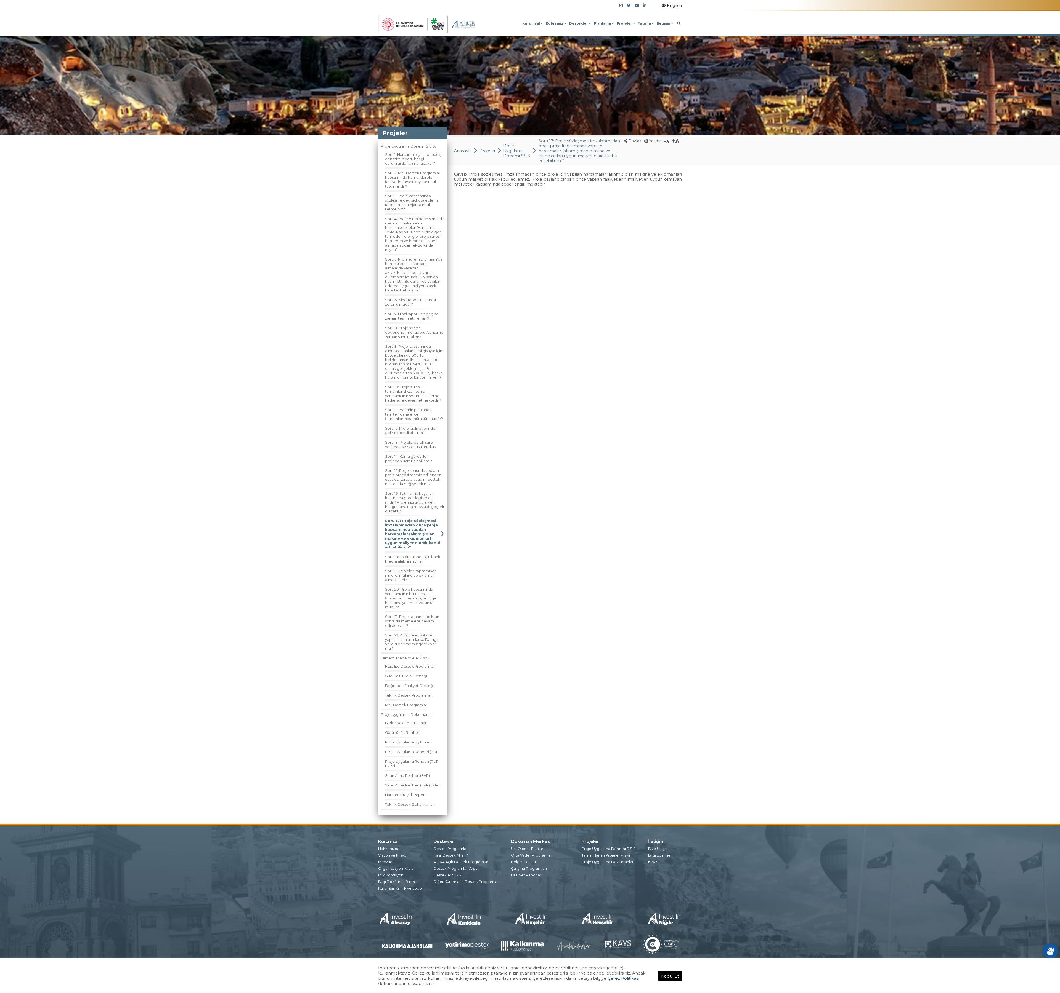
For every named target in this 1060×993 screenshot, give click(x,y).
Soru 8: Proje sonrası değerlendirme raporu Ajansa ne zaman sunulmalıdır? (414, 332)
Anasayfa (463, 150)
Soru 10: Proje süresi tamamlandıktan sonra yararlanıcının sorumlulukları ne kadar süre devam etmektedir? (413, 393)
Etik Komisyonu (392, 875)
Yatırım (645, 23)
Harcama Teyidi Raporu (406, 795)
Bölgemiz (555, 23)
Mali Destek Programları (406, 705)
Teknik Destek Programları (409, 695)
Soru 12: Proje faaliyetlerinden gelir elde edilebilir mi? (411, 430)
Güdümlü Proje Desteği (406, 676)
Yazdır (654, 140)
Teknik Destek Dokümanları (410, 804)
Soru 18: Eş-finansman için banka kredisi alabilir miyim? (413, 559)
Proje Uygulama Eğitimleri (408, 742)
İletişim (664, 23)
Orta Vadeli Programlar (531, 855)
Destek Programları (450, 848)
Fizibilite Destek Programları (410, 666)
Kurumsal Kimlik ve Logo (400, 888)
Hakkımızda (388, 848)
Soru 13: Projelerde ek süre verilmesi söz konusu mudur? (410, 444)
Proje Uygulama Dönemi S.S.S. (408, 146)
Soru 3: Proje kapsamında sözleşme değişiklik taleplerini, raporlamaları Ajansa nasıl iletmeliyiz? (412, 202)
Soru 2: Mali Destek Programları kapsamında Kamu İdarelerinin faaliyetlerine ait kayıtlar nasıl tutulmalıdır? (413, 179)
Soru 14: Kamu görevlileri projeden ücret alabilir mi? (408, 458)
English (674, 5)
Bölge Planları (523, 862)
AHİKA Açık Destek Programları (461, 862)
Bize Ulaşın (657, 848)
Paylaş (634, 140)
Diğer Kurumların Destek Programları (466, 881)
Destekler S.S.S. (447, 875)
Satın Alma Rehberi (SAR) (407, 775)
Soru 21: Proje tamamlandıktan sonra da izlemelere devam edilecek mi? (412, 621)
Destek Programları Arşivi (455, 868)
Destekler (579, 23)
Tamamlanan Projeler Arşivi (405, 658)
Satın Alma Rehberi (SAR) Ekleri (413, 785)
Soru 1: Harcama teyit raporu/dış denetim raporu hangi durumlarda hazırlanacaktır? (413, 158)
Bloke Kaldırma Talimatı (406, 723)
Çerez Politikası (623, 978)
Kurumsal (531, 23)
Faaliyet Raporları (526, 875)
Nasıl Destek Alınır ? (450, 855)
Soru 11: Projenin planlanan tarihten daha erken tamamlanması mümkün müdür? (414, 414)
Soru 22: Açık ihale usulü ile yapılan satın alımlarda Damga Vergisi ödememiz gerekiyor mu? (412, 642)
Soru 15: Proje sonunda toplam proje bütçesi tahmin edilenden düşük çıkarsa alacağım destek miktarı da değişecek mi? (413, 477)
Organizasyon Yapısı (396, 868)
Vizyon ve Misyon (393, 855)
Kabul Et (670, 976)
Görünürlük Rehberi (402, 732)
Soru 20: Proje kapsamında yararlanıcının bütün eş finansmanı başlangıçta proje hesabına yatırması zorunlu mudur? (410, 598)
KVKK (653, 862)
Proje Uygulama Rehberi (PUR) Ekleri (412, 763)
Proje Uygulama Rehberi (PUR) (412, 752)
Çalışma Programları (529, 868)
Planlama (603, 23)
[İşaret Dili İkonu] (1050, 951)
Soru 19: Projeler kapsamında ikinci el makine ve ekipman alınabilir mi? (411, 575)
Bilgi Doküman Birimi (397, 881)
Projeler (625, 23)
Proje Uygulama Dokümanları (407, 714)
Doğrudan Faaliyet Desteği (409, 685)
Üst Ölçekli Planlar (527, 848)
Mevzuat (386, 862)
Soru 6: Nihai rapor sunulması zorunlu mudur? (410, 302)
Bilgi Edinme (659, 855)
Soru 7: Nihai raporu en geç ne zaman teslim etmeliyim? (412, 316)
